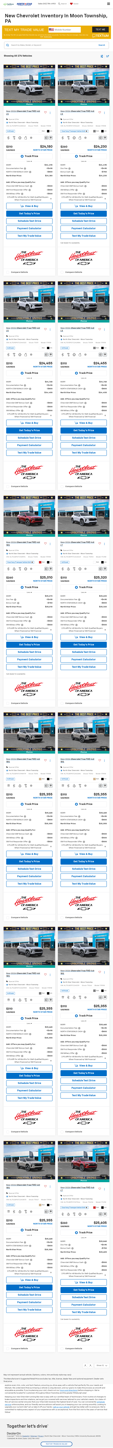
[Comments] (46, 138)
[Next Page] (90, 1365)
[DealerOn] (14, 1433)
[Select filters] (102, 56)
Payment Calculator (29, 228)
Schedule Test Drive (29, 221)
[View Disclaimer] (31, 138)
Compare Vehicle (19, 272)
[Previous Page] (85, 1365)
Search (102, 45)
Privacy (41, 1436)
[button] (52, 84)
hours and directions (68, 1390)
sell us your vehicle (61, 1407)
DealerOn (25, 1436)
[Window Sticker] (51, 138)
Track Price (31, 156)
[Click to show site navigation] (108, 4)
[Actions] (50, 112)
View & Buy (31, 206)
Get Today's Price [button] (29, 213)
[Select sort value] (107, 56)
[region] (29, 182)
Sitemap (34, 1436)
